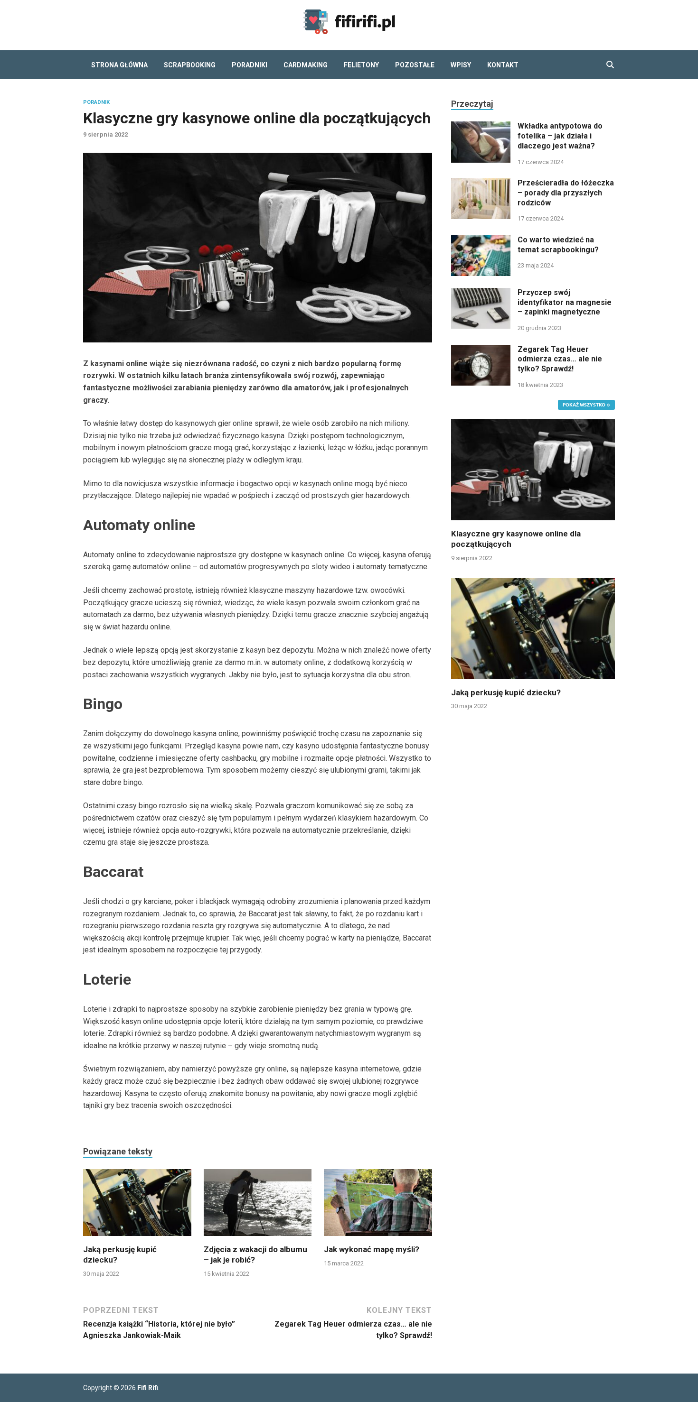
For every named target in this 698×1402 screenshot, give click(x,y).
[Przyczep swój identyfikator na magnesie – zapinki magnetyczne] (480, 293)
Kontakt (503, 65)
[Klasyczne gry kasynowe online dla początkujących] (533, 469)
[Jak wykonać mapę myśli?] (378, 1205)
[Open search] (610, 65)
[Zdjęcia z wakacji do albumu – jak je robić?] (258, 1205)
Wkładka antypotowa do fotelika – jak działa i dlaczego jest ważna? (560, 135)
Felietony (361, 65)
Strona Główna (119, 65)
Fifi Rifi (147, 1388)
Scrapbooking (190, 65)
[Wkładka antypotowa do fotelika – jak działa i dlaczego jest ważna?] (480, 126)
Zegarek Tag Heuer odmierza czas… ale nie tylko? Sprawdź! (560, 359)
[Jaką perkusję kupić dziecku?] (137, 1205)
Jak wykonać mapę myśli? (371, 1249)
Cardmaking (305, 65)
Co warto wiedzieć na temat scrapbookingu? (558, 244)
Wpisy (461, 65)
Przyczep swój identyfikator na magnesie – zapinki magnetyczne (565, 302)
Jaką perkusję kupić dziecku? (506, 692)
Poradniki (249, 65)
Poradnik (96, 102)
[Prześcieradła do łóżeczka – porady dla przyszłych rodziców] (480, 183)
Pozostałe (414, 65)
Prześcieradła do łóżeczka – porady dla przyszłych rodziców (566, 192)
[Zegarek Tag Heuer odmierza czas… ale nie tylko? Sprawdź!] (480, 350)
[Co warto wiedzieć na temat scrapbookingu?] (480, 240)
